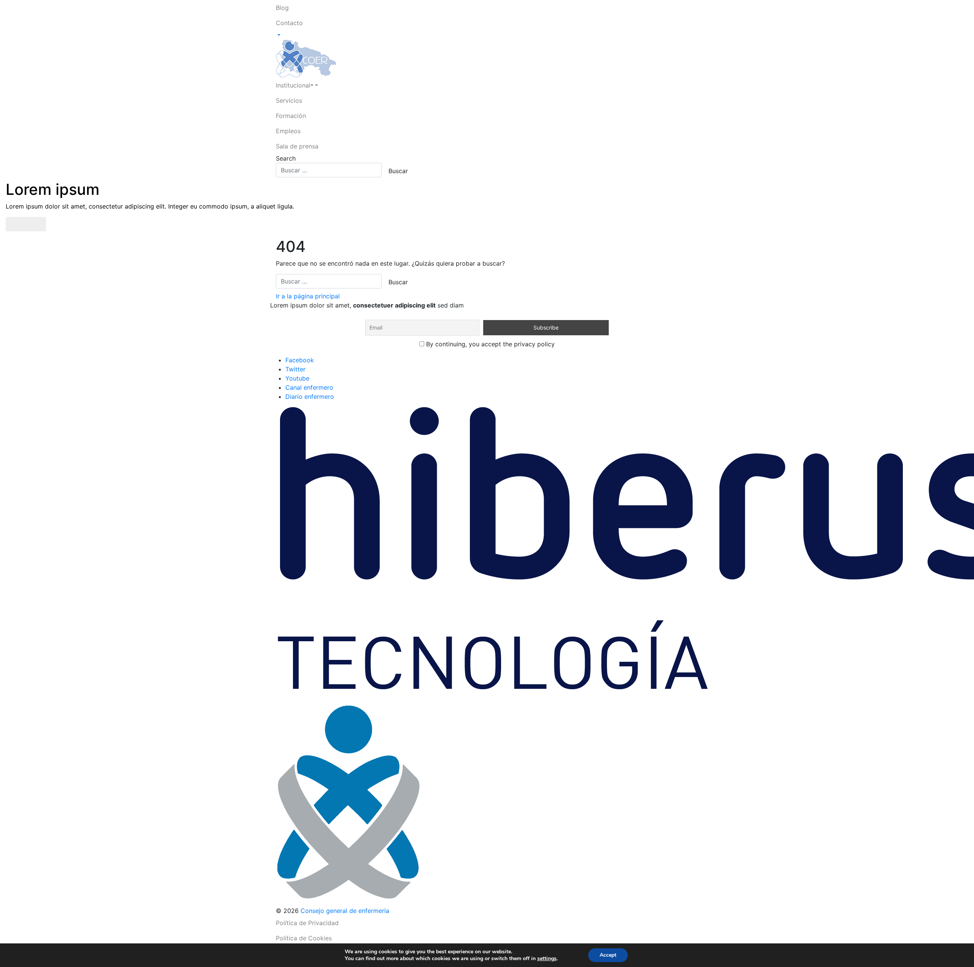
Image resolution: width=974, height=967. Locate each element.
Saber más (26, 224)
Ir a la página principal (308, 296)
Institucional (293, 85)
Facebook (299, 360)
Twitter (295, 369)
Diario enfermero (309, 396)
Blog (282, 7)
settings (547, 958)
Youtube (297, 378)
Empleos (288, 131)
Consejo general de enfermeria (345, 910)
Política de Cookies (304, 938)
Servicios (289, 100)
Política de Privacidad (307, 923)
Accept (608, 955)
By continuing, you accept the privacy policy (489, 344)
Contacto (289, 23)
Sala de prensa (297, 146)
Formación (291, 115)
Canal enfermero (309, 387)
